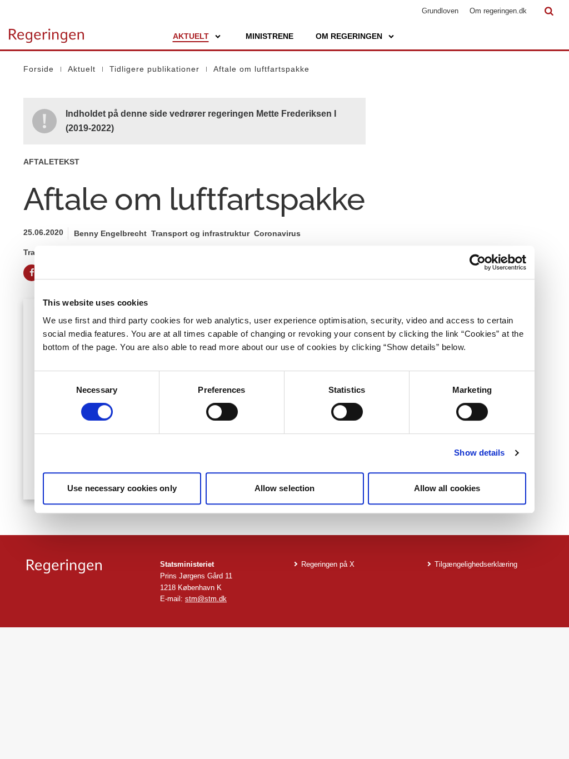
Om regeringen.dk (498, 11)
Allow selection (284, 488)
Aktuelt (191, 36)
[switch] (222, 412)
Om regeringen (349, 36)
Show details (479, 452)
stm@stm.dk (206, 599)
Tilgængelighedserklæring (476, 564)
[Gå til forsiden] (46, 30)
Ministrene (269, 36)
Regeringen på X (328, 564)
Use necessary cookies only (122, 488)
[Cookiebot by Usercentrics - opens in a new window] (477, 262)
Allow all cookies (447, 488)
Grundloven (440, 11)
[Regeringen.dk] (84, 566)
